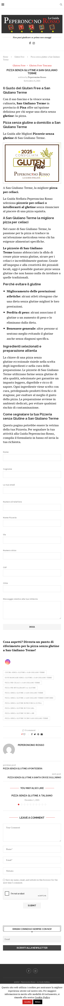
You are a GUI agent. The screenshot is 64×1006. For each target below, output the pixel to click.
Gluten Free (19, 56)
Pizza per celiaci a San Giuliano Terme (22, 683)
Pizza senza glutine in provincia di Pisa (23, 703)
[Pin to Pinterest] (38, 734)
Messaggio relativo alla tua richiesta (20, 599)
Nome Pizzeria (10, 518)
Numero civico (9, 550)
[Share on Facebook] (31, 734)
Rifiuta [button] (37, 1001)
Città (5, 583)
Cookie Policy (42, 997)
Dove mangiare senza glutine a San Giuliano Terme (28, 678)
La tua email (9, 485)
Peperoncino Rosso (37, 77)
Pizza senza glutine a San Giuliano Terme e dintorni (29, 698)
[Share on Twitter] (35, 734)
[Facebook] (30, 43)
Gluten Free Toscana (40, 65)
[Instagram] (34, 43)
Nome (6, 452)
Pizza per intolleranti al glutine (20, 688)
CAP (5, 567)
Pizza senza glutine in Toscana (19, 708)
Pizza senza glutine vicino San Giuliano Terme (26, 718)
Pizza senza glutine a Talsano (32, 795)
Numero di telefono (12, 502)
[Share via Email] (42, 734)
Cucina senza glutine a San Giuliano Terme (25, 672)
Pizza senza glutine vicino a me (19, 713)
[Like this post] (26, 734)
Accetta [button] (27, 1001)
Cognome (7, 469)
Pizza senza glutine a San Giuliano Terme (24, 693)
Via (4, 535)
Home (5, 56)
